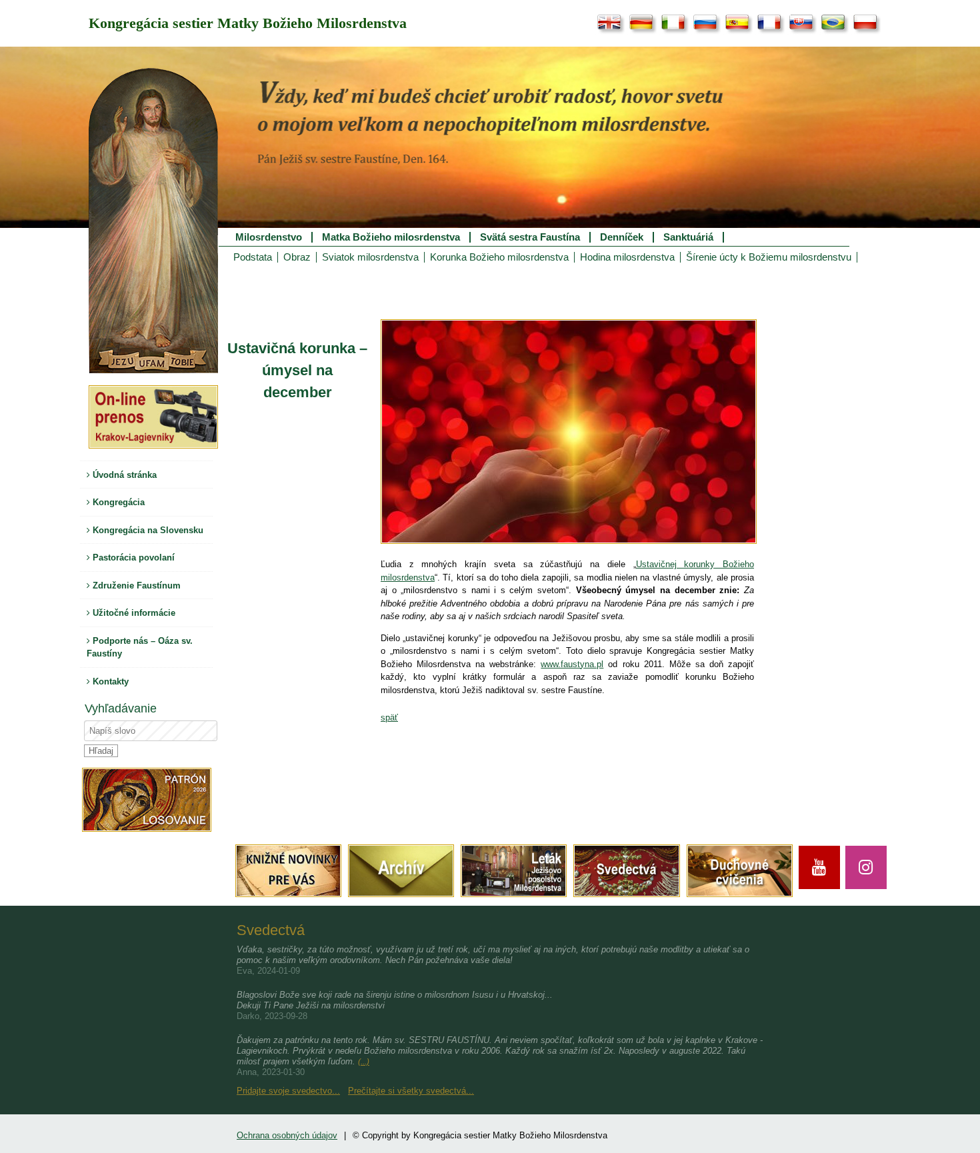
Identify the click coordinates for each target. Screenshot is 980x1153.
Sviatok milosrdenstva (370, 257)
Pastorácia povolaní (132, 558)
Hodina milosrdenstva (627, 257)
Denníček (621, 237)
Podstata (252, 257)
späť (389, 717)
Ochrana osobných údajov (287, 1135)
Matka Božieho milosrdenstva (391, 237)
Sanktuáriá (688, 237)
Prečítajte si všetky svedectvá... (411, 1091)
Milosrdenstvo (268, 237)
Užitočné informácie (132, 613)
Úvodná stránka (123, 475)
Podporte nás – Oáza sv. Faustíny (140, 647)
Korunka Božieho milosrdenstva (499, 257)
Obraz (297, 257)
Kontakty (109, 681)
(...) (363, 1061)
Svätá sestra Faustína (530, 237)
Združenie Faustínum (135, 585)
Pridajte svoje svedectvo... (288, 1091)
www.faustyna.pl (572, 664)
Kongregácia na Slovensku (146, 530)
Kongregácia (117, 502)
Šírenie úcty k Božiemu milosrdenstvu (768, 257)
